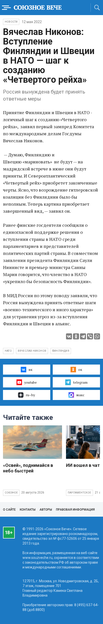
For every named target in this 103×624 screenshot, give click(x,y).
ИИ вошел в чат (83, 465)
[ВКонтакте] (69, 336)
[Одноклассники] (76, 336)
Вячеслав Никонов (32, 350)
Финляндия (60, 350)
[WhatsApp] (97, 336)
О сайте (9, 509)
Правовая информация (75, 509)
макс (80, 394)
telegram (80, 382)
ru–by (30, 394)
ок (80, 369)
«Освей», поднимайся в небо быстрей (28, 468)
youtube (30, 382)
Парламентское (79, 492)
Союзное (11, 492)
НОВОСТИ (11, 21)
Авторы (46, 509)
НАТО (8, 350)
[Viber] (90, 336)
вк (30, 369)
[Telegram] (83, 336)
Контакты (28, 509)
